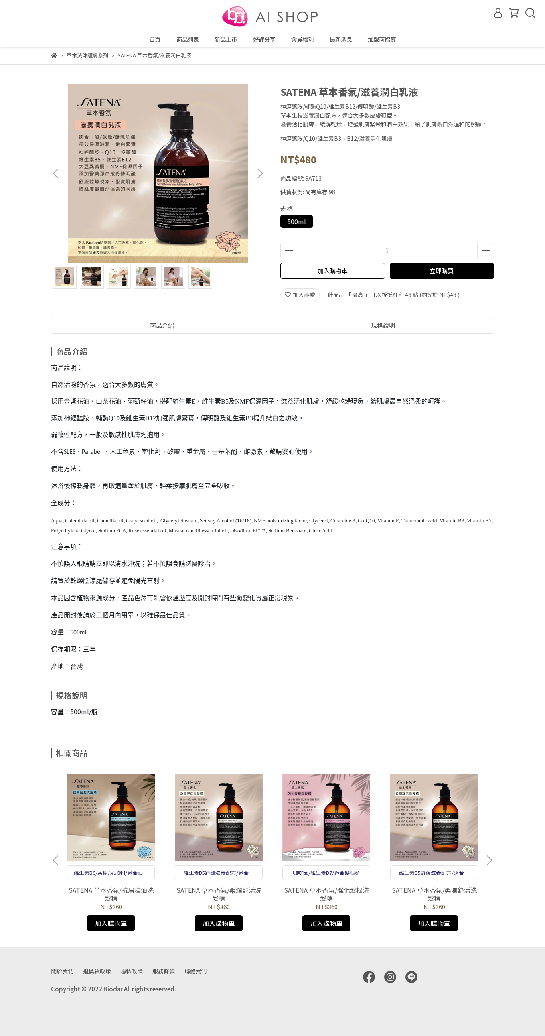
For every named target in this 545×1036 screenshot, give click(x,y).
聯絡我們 (195, 971)
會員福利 (302, 39)
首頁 (154, 39)
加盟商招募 (382, 39)
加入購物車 (333, 270)
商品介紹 (162, 325)
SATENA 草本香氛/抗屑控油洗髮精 (111, 894)
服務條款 (163, 971)
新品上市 (226, 39)
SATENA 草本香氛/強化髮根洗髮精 (326, 894)
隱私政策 (131, 971)
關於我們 (62, 971)
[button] (260, 173)
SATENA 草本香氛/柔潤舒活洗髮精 (218, 894)
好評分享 (264, 39)
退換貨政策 (97, 971)
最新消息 (341, 39)
